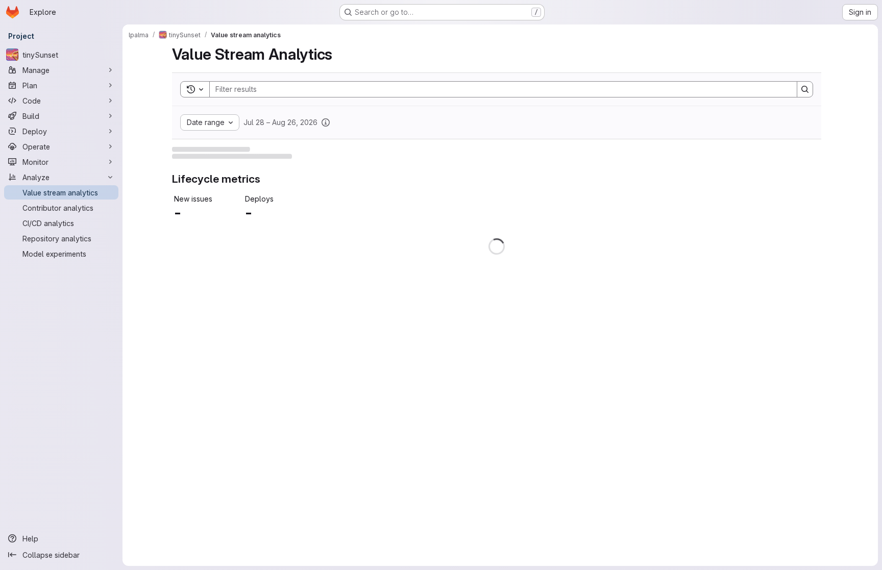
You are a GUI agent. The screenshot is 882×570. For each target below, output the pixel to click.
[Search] (805, 89)
